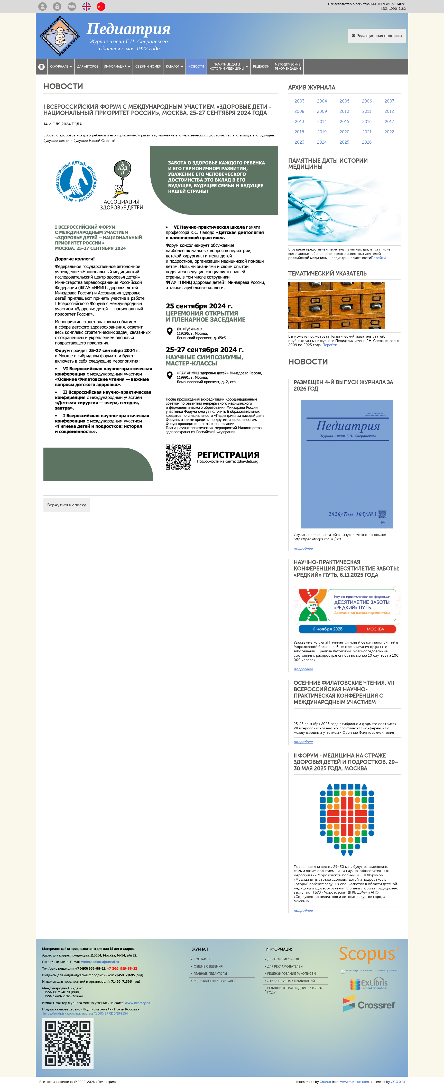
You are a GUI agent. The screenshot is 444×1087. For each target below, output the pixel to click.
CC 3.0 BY (398, 1082)
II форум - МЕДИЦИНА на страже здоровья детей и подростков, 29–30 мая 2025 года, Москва (346, 762)
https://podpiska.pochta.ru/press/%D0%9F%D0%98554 (85, 1013)
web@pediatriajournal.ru (100, 962)
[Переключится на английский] (86, 6)
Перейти (378, 258)
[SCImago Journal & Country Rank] (369, 970)
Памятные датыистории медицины (226, 66)
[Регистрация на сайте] (42, 6)
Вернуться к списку (66, 505)
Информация (115, 66)
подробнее (303, 548)
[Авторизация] (57, 6)
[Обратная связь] (72, 6)
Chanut (325, 1082)
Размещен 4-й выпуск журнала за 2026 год (343, 385)
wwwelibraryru (137, 1003)
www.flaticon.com (354, 1082)
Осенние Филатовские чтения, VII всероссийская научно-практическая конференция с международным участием (344, 692)
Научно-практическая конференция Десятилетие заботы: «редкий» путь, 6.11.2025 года (346, 568)
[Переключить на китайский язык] (101, 6)
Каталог (172, 66)
